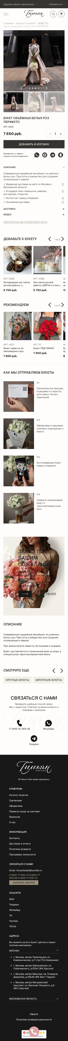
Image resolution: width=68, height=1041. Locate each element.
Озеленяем (15, 800)
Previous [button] (21, 88)
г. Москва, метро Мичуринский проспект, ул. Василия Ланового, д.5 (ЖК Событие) (33, 985)
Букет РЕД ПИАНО (43, 348)
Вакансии (14, 816)
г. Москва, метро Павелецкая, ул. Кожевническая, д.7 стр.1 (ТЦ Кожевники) (35, 959)
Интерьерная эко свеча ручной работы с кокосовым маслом (16, 284)
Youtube (13, 920)
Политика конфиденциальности (34, 1019)
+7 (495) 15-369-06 (19, 728)
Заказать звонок (24, 882)
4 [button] (38, 88)
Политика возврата (20, 849)
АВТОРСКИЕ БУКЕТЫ (48, 680)
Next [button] (46, 88)
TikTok (12, 926)
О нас (12, 822)
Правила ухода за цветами (24, 811)
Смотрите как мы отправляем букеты (25, 222)
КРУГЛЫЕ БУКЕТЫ (17, 680)
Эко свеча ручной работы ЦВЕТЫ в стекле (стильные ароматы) (47, 284)
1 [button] (29, 88)
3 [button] (35, 88)
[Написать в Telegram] (53, 155)
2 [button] (32, 88)
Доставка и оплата (20, 843)
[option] (34, 61)
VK (10, 915)
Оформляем (15, 805)
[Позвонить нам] (61, 155)
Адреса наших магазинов (18, 4)
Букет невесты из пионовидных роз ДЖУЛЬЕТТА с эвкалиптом (13, 350)
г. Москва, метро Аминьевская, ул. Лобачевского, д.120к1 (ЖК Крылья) (33, 967)
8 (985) (19, 875)
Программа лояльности (22, 854)
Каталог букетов (18, 795)
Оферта (34, 1014)
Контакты (14, 838)
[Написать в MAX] (45, 155)
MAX (11, 899)
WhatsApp (48, 728)
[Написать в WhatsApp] (37, 155)
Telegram (34, 744)
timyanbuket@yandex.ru (29, 870)
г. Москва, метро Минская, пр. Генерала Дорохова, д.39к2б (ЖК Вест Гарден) (35, 975)
